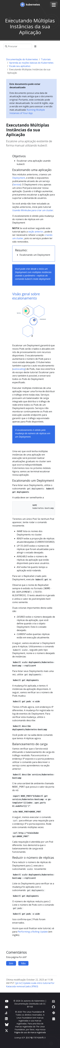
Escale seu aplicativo (19, 66)
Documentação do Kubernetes (22, 59)
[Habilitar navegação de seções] (35, 46)
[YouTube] (6, 1001)
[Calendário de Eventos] (53, 1019)
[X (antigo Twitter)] (6, 1031)
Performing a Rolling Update (33, 931)
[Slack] (53, 1013)
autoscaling (19, 368)
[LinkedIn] (6, 1019)
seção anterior (35, 231)
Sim (11, 963)
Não (23, 963)
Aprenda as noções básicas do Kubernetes (31, 62)
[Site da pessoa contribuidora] (53, 1001)
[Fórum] (6, 1007)
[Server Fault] (6, 1013)
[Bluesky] (6, 1025)
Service (16, 184)
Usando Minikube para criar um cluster (32, 210)
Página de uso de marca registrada (30, 1032)
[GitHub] (53, 1007)
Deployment (18, 177)
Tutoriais (46, 59)
